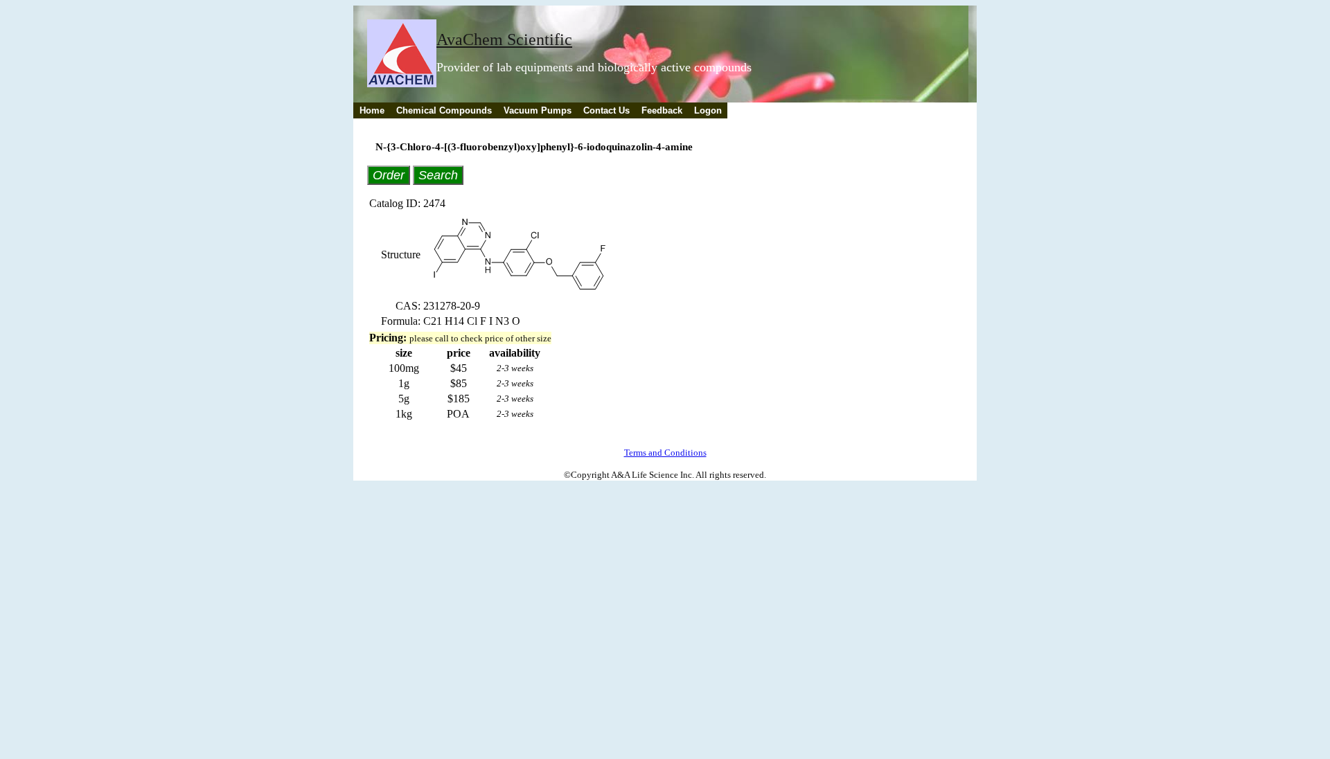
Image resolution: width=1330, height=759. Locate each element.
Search (438, 175)
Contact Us (606, 110)
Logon (708, 110)
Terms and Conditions (665, 452)
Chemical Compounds (444, 110)
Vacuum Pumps (537, 110)
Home (372, 110)
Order (389, 175)
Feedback (661, 110)
